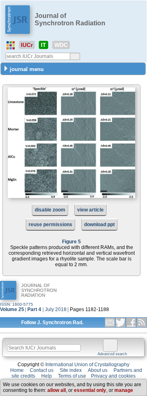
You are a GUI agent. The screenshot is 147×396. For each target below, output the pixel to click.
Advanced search (112, 354)
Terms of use (72, 376)
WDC (61, 45)
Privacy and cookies (113, 376)
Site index (71, 370)
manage (123, 390)
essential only (90, 390)
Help (46, 376)
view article (90, 210)
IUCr (27, 45)
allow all (56, 390)
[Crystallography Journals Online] (10, 45)
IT (43, 45)
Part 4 (34, 309)
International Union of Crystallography (87, 364)
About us (97, 370)
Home (17, 370)
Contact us (41, 370)
